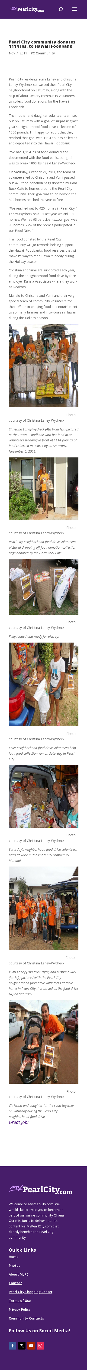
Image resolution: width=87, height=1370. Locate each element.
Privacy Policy (19, 1309)
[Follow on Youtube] (31, 1346)
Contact (15, 1283)
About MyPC (19, 1274)
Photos (14, 1265)
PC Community (43, 53)
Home (13, 1256)
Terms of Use (20, 1300)
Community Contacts (26, 1318)
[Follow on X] (22, 1346)
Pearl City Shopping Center (30, 1292)
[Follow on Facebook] (12, 1346)
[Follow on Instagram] (40, 1346)
